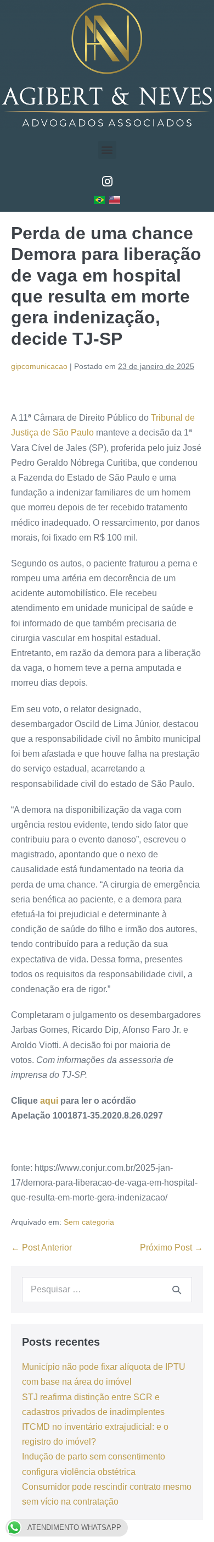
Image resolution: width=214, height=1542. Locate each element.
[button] (107, 150)
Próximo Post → (171, 1247)
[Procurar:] (107, 1289)
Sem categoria (89, 1222)
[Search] (177, 1289)
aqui (49, 1100)
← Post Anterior (41, 1247)
